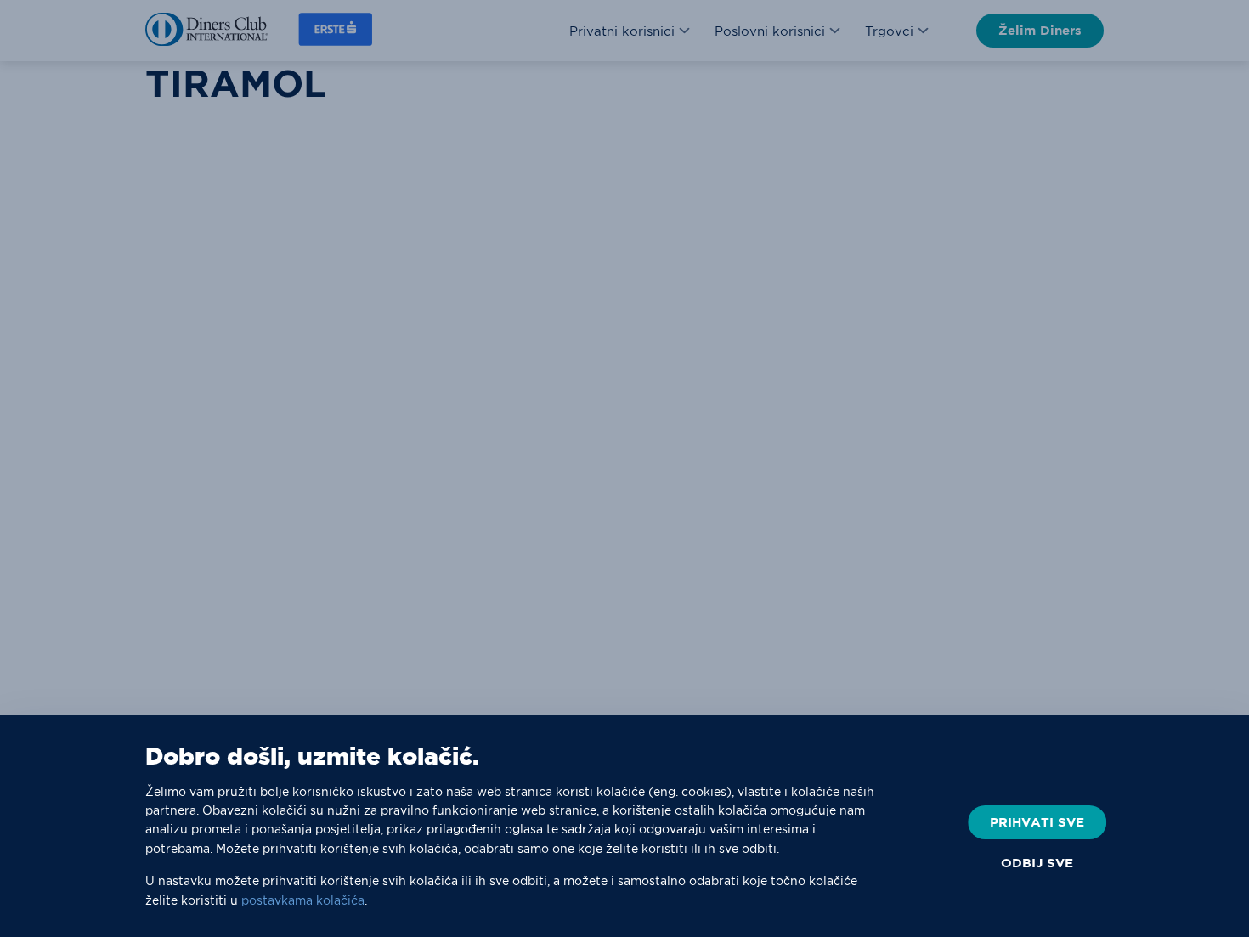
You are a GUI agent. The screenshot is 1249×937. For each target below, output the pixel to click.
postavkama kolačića (303, 900)
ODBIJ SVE (1037, 863)
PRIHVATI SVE (1037, 822)
